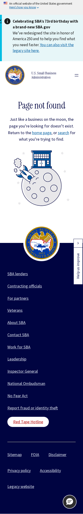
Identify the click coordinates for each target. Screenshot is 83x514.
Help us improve (78, 266)
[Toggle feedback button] (78, 243)
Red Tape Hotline (28, 421)
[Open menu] (76, 75)
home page (41, 132)
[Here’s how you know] (41, 7)
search (63, 132)
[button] (69, 501)
